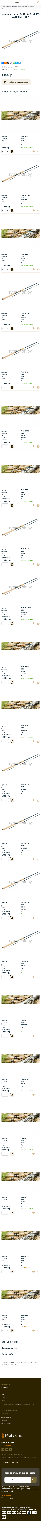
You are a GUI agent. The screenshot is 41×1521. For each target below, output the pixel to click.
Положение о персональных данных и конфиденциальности (18, 1404)
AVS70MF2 (24, 1020)
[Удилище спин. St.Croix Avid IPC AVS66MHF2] (20, 1117)
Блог (2, 1394)
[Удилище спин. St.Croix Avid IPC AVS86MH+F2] (20, 174)
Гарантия (4, 1420)
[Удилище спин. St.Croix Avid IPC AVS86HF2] (20, 1294)
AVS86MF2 (24, 1256)
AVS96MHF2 (25, 1197)
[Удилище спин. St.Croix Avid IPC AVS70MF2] (20, 999)
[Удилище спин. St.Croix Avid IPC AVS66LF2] (20, 115)
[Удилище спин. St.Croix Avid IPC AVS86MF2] (20, 1235)
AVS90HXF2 (25, 431)
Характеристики (9, 1348)
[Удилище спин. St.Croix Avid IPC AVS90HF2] (20, 469)
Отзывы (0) (7, 1354)
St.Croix (17, 67)
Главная (3, 6)
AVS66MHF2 (25, 1138)
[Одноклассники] (5, 63)
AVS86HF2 (24, 1315)
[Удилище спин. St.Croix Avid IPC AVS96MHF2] (20, 1176)
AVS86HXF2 (25, 667)
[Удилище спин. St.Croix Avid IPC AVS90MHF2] (20, 292)
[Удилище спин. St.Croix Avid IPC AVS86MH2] (20, 528)
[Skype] (16, 63)
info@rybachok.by (6, 1445)
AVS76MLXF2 (25, 902)
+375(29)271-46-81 (7, 1442)
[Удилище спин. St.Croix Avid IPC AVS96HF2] (20, 233)
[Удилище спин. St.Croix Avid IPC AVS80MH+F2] (20, 823)
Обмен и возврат (6, 1423)
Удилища (9, 6)
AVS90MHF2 (25, 313)
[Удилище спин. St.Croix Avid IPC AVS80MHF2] (20, 764)
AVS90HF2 (24, 490)
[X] (8, 63)
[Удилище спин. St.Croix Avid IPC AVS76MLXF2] (20, 882)
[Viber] (11, 63)
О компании (4, 1387)
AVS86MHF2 (25, 549)
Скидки (3, 1400)
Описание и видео (10, 1342)
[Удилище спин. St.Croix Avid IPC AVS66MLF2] (20, 1058)
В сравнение (38, 151)
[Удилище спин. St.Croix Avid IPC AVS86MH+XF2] (20, 41)
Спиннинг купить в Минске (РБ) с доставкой (23, 6)
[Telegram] (19, 63)
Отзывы (3, 1391)
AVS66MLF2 (25, 1079)
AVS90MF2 (24, 372)
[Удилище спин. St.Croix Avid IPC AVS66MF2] (20, 705)
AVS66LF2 (24, 136)
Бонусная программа (7, 1427)
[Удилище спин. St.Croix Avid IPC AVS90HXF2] (20, 410)
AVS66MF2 (24, 726)
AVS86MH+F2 (25, 195)
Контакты (4, 1397)
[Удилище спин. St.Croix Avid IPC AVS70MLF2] (20, 940)
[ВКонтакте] (2, 63)
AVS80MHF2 (25, 785)
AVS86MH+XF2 (26, 608)
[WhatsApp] (14, 63)
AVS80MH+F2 (25, 843)
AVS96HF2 (24, 254)
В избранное (34, 151)
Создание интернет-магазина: (10, 1509)
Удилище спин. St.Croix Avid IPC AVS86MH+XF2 (12, 8)
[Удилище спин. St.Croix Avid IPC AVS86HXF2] (20, 646)
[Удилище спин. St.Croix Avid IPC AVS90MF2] (20, 351)
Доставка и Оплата (6, 1417)
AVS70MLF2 (25, 961)
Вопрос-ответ (5, 1414)
